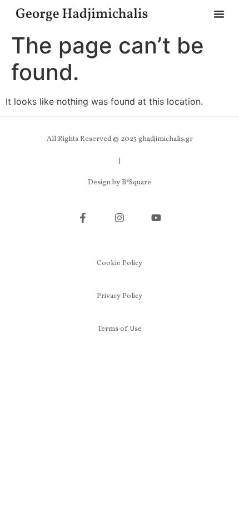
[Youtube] (156, 218)
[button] (219, 14)
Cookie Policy (119, 263)
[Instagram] (119, 218)
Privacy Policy (119, 296)
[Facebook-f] (83, 218)
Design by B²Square (119, 183)
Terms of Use (120, 329)
